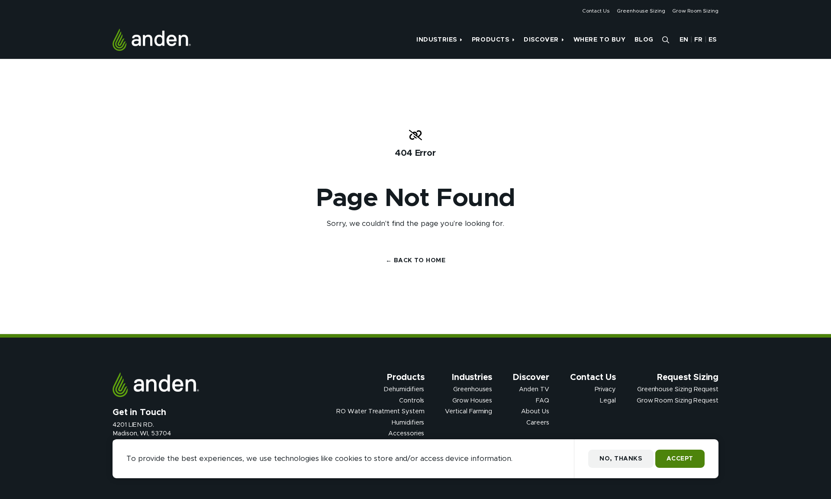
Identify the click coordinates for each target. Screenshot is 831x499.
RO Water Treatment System (380, 412)
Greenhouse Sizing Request (677, 389)
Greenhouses (472, 389)
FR (698, 40)
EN (684, 40)
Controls (411, 400)
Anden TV (534, 389)
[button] (665, 39)
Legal (608, 400)
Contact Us (596, 10)
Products (490, 40)
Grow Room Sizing (695, 10)
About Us (535, 412)
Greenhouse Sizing (641, 10)
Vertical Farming (468, 412)
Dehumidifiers (403, 389)
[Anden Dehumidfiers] (152, 40)
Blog (644, 40)
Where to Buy (599, 40)
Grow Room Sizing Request (677, 400)
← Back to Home (415, 261)
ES (713, 40)
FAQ (542, 400)
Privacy (605, 389)
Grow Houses (472, 400)
